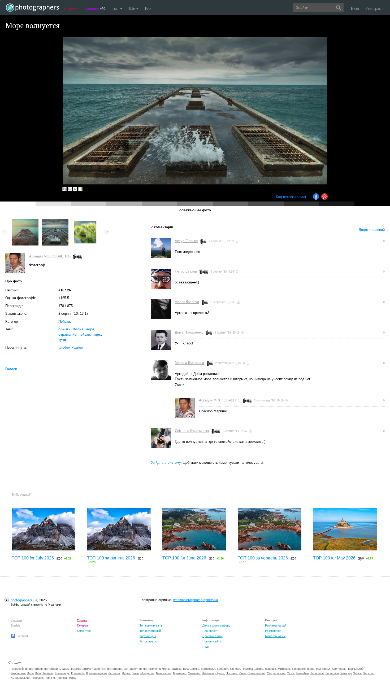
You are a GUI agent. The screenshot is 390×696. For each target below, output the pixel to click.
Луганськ (114, 673)
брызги (64, 329)
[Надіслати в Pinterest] (324, 198)
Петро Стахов (186, 271)
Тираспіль (332, 673)
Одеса (219, 673)
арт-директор (133, 668)
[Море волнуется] (55, 222)
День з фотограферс (216, 625)
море (89, 329)
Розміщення (273, 630)
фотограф (51, 668)
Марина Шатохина (189, 363)
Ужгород (346, 673)
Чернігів (50, 677)
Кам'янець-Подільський (347, 668)
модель (64, 668)
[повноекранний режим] (80, 189)
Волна (78, 329)
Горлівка (247, 668)
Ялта (72, 677)
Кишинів (47, 673)
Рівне (242, 673)
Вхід (355, 8)
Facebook (22, 636)
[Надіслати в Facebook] (316, 198)
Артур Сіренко (186, 241)
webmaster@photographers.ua (195, 600)
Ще (132, 8)
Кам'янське (18, 673)
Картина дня (148, 636)
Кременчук (62, 673)
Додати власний (372, 230)
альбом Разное (70, 347)
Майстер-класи (275, 636)
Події (205, 646)
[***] (25, 222)
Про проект (210, 630)
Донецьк (270, 668)
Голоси (11, 369)
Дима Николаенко (189, 332)
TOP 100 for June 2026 (184, 558)
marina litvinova (187, 302)
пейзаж (84, 334)
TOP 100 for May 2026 (334, 558)
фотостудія (150, 668)
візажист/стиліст (82, 668)
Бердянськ (208, 668)
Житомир (284, 668)
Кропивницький (96, 673)
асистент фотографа (108, 668)
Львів (135, 673)
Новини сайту (211, 641)
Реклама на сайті (276, 625)
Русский (16, 620)
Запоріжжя (299, 668)
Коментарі (83, 630)
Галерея (95, 8)
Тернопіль (317, 673)
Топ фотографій (150, 630)
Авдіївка (176, 668)
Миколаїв (194, 673)
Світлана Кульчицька (192, 431)
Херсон (368, 673)
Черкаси (37, 677)
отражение (67, 334)
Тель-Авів (302, 673)
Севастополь (256, 673)
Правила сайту (212, 636)
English (15, 625)
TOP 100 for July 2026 (33, 558)
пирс (97, 334)
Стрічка (71, 8)
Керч (30, 673)
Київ (38, 673)
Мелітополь (163, 673)
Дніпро (258, 668)
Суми (290, 673)
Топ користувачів (151, 625)
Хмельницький (20, 677)
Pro (148, 8)
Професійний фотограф (27, 668)
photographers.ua (24, 600)
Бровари (222, 668)
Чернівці (62, 677)
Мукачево (179, 673)
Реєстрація (374, 8)
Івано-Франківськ (318, 668)
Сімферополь (276, 673)
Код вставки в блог (291, 197)
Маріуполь (147, 673)
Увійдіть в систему (166, 463)
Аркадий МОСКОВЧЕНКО (50, 256)
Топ (116, 8)
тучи (62, 340)
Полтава (231, 673)
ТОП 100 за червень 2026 (263, 558)
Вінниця (235, 668)
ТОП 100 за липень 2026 (111, 558)
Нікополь (208, 673)
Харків (357, 673)
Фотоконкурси (149, 641)
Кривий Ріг (78, 673)
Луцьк (126, 673)
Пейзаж (64, 321)
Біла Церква (191, 668)
